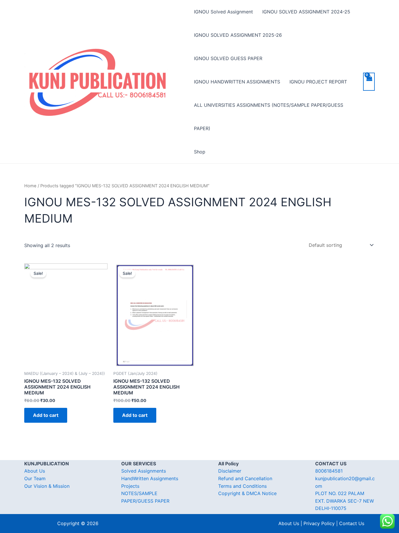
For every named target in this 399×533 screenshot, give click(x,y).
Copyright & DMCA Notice (247, 493)
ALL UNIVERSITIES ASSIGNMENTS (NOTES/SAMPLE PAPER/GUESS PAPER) (268, 116)
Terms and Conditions (242, 486)
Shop (199, 152)
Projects (130, 486)
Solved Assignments (143, 471)
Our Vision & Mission (47, 486)
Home (30, 185)
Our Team (35, 478)
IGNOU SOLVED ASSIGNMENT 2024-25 (306, 12)
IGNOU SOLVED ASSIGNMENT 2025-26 (238, 35)
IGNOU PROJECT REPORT (318, 82)
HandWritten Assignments (149, 478)
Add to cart (45, 415)
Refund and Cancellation (245, 478)
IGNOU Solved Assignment (223, 12)
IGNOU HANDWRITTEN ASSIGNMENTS (237, 82)
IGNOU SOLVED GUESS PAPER (228, 58)
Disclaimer (229, 471)
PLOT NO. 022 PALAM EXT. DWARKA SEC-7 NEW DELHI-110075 (344, 500)
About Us (34, 471)
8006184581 (329, 471)
